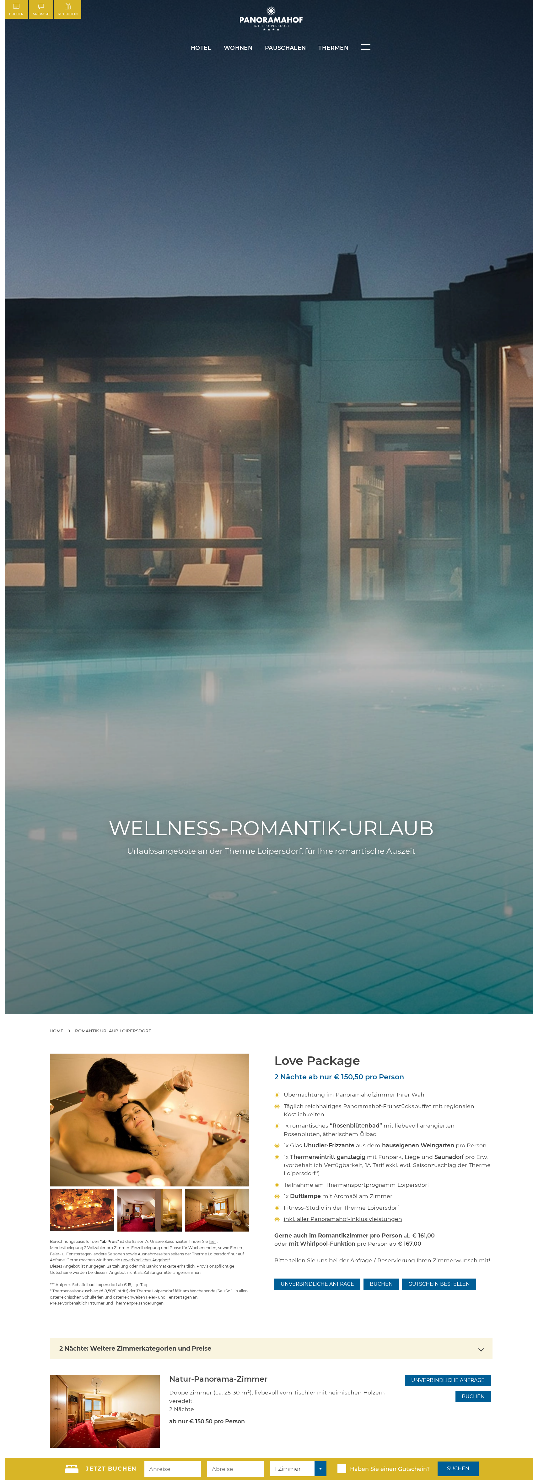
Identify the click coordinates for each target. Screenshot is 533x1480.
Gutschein (68, 14)
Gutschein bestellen (439, 1284)
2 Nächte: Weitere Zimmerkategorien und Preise (135, 1348)
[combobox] (298, 1468)
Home (56, 1030)
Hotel (201, 47)
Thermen (333, 47)
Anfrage (41, 14)
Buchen (16, 14)
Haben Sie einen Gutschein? (390, 1469)
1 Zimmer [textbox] (288, 1468)
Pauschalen (285, 47)
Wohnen (238, 47)
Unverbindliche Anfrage (317, 1284)
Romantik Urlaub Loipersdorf (113, 1030)
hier (212, 1241)
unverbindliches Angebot (145, 1260)
